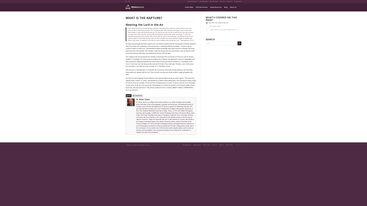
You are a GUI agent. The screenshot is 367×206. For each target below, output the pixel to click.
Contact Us (229, 1)
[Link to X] (126, 1)
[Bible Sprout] (135, 7)
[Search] (239, 7)
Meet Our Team (214, 1)
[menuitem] (193, 1)
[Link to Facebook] (129, 1)
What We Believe (204, 1)
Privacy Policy (237, 1)
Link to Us (222, 1)
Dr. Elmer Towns (143, 99)
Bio (129, 95)
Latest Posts (138, 95)
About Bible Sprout (193, 1)
